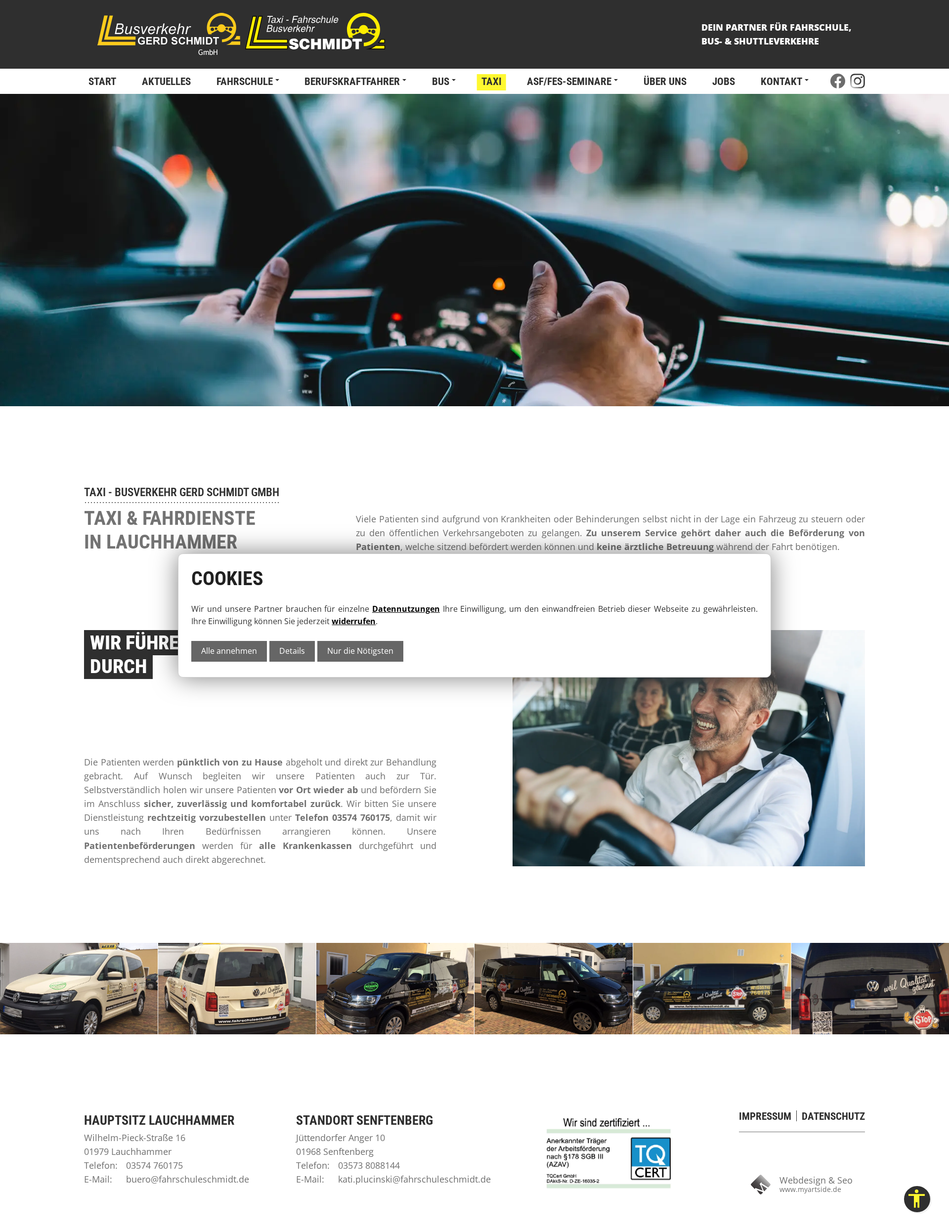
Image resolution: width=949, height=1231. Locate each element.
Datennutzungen (406, 608)
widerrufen (354, 621)
